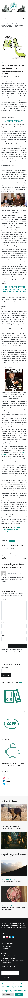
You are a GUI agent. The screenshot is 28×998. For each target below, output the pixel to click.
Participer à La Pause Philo (9, 955)
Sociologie (5, 548)
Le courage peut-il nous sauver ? (11, 882)
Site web (3, 635)
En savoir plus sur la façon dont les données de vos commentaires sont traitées (13, 654)
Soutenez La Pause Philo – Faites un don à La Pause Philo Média (13, 961)
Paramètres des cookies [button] (8, 994)
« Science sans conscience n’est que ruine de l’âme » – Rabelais (7, 556)
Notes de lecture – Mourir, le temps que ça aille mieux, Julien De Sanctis (13, 855)
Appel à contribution (7, 946)
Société (3, 62)
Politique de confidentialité (9, 958)
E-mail (3, 629)
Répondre (24, 585)
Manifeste (5, 953)
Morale (22, 545)
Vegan (12, 548)
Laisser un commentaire (17, 646)
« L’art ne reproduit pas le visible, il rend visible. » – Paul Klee (21, 556)
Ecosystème (6, 948)
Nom (2, 622)
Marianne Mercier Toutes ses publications (10, 529)
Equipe (4, 951)
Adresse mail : (5, 667)
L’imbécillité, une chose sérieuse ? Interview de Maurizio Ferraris (12, 827)
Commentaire (5, 599)
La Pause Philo (5, 76)
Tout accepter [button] (19, 994)
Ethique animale (14, 545)
